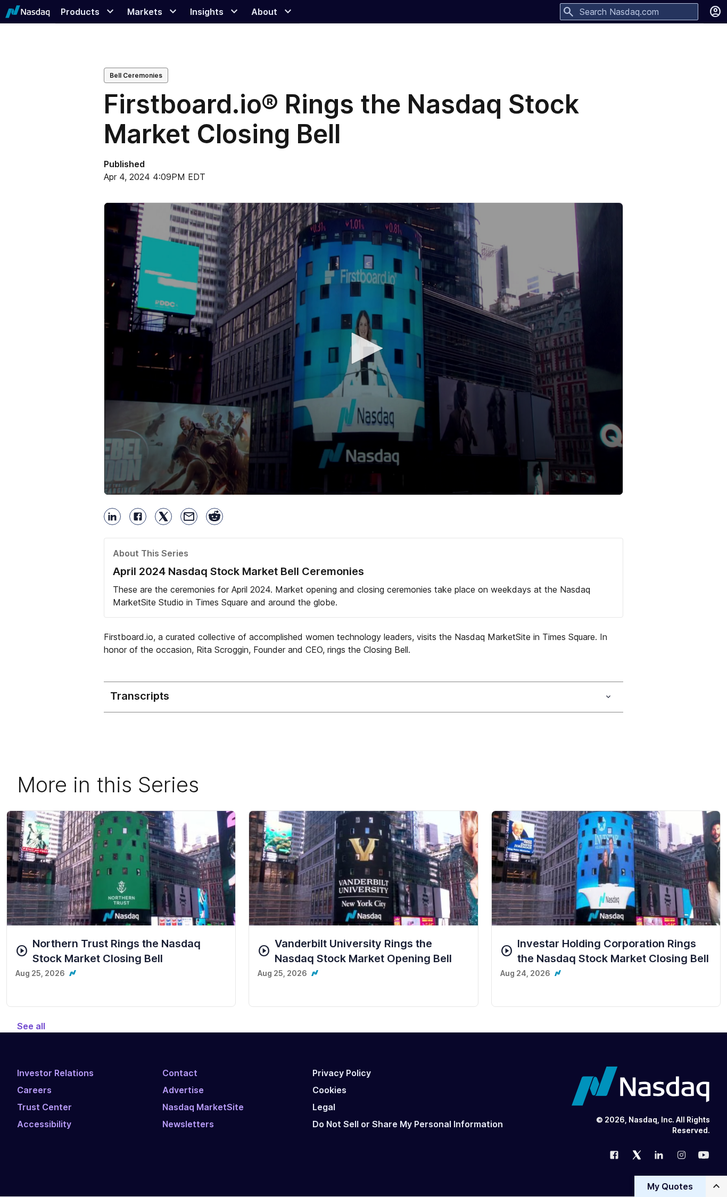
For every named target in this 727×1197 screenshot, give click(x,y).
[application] (363, 349)
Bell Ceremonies (136, 75)
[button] (363, 348)
